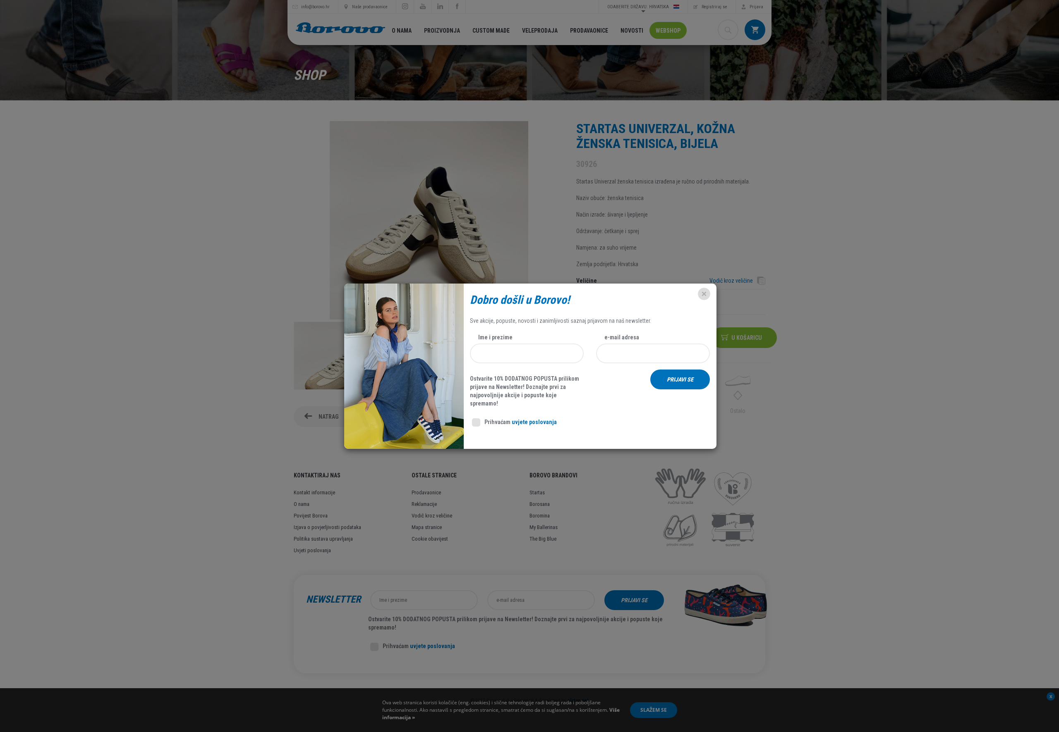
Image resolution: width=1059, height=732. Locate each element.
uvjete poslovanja (534, 422)
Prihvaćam (520, 422)
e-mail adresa (621, 337)
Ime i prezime (495, 337)
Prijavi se (680, 379)
